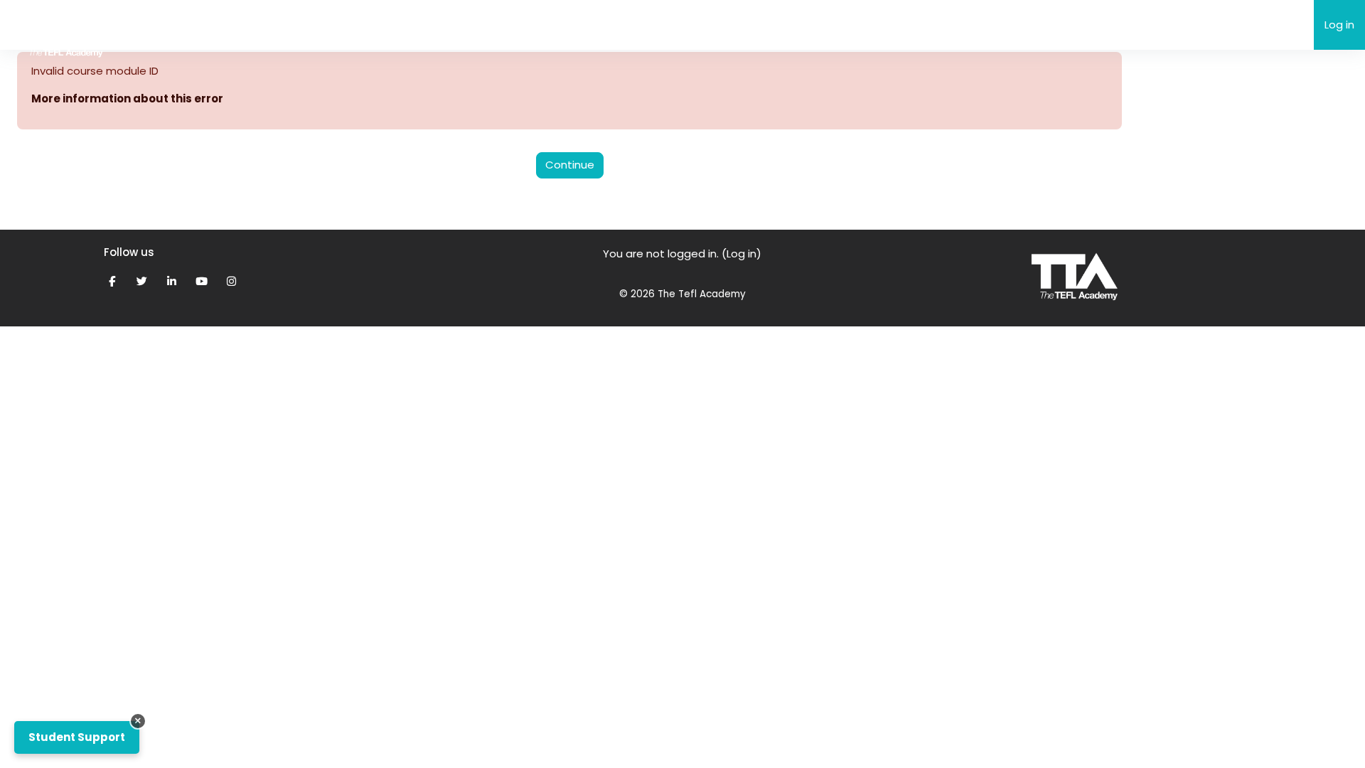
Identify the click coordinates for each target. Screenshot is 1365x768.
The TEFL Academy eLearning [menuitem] (221, 23)
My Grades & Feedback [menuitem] (439, 24)
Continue (569, 164)
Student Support (76, 737)
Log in (1339, 24)
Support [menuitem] (337, 24)
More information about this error (127, 98)
